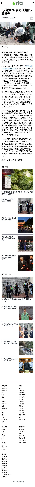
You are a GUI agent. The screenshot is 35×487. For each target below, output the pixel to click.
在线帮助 (4, 459)
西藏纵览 (21, 408)
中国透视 (21, 412)
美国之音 (4, 476)
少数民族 (4, 410)
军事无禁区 (22, 397)
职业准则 (4, 465)
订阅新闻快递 (22, 440)
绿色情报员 (22, 401)
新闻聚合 (21, 436)
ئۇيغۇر (3, 444)
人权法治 (4, 403)
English (4, 449)
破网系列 (4, 463)
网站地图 (4, 472)
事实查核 (4, 419)
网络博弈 (21, 403)
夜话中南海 (22, 410)
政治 (3, 397)
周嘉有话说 (22, 415)
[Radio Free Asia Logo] (18, 3)
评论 (3, 415)
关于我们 (4, 456)
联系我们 (4, 461)
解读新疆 (21, 392)
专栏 (3, 412)
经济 (3, 395)
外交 (3, 392)
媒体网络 (4, 408)
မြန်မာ (3, 433)
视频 (3, 421)
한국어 (3, 436)
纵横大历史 (22, 419)
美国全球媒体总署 (6, 474)
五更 (20, 388)
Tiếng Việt (4, 447)
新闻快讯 (4, 388)
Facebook (21, 431)
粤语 (3, 431)
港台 (3, 399)
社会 (3, 406)
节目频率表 (22, 438)
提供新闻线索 (22, 442)
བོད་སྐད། (3, 442)
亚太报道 (4, 390)
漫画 (3, 417)
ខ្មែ (2, 440)
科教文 (3, 401)
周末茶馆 (21, 417)
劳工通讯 (21, 399)
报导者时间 (22, 390)
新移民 (21, 406)
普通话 (3, 429)
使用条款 (4, 470)
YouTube (21, 429)
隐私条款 (4, 468)
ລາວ (3, 438)
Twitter (21, 433)
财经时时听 (22, 395)
